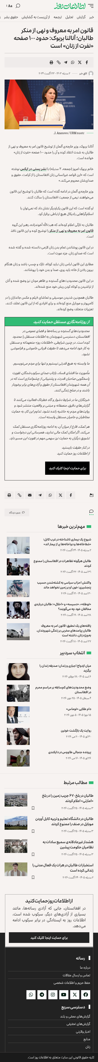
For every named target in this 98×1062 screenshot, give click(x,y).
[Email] (29, 495)
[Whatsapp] (31, 994)
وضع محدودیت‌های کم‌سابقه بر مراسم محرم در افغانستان (63, 689)
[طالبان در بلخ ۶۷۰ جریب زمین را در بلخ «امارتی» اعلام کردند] (16, 800)
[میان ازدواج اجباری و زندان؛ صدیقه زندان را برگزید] (18, 671)
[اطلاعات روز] (70, 6)
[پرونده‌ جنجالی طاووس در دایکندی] (18, 758)
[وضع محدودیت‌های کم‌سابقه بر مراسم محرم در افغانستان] (18, 693)
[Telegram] (41, 994)
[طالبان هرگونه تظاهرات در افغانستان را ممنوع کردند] (18, 566)
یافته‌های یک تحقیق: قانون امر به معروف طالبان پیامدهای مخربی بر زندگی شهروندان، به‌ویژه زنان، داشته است (63, 630)
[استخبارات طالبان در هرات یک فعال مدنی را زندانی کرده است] (16, 869)
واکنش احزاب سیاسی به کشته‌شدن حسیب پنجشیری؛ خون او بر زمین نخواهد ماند (64, 584)
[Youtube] (63, 994)
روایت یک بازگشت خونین (76, 730)
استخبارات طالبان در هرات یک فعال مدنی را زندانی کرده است (62, 868)
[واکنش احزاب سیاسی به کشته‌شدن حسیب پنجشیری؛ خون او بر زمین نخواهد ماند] (18, 588)
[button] (89, 6)
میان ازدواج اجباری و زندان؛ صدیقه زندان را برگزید (65, 667)
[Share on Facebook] (87, 62)
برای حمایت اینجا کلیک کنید (67, 468)
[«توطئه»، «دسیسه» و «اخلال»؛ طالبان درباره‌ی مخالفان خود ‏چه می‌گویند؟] (18, 610)
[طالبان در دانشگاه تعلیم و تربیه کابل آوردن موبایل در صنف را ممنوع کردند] (16, 823)
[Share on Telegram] (65, 62)
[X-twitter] (74, 994)
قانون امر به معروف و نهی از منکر (71, 230)
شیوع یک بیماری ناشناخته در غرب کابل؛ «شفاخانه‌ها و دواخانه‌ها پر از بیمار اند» (67, 541)
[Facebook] (85, 994)
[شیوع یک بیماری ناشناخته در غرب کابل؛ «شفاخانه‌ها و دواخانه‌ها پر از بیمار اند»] (18, 545)
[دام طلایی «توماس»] (18, 714)
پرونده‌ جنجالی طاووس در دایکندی (69, 752)
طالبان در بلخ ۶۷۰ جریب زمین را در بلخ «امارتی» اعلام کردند (67, 798)
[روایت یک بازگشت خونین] (18, 736)
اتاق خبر (83, 73)
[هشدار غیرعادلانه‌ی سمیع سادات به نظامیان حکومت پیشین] (16, 846)
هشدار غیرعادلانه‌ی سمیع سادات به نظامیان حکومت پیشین (68, 844)
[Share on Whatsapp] (73, 62)
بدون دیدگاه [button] (15, 512)
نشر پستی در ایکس (33, 168)
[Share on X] (80, 62)
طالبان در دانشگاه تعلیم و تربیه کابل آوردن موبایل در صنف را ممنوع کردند (64, 821)
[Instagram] (52, 994)
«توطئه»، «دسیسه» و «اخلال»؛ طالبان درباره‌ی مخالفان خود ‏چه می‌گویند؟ (62, 606)
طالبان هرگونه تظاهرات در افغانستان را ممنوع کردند (62, 563)
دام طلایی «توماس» (78, 709)
